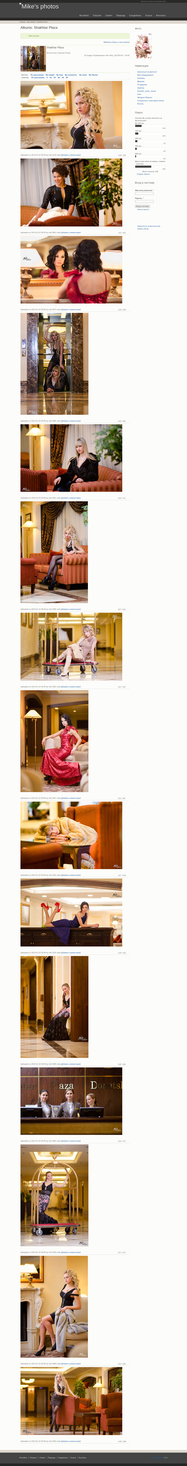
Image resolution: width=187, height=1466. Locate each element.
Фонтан (140, 104)
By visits (83, 75)
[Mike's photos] (39, 6)
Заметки (140, 88)
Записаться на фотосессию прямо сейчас (153, 1)
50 (67, 78)
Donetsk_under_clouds (146, 91)
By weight (50, 75)
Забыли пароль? (143, 209)
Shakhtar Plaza (42, 22)
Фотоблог (84, 15)
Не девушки (142, 85)
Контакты (161, 15)
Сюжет (108, 15)
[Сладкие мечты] (143, 58)
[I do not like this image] (127, 155)
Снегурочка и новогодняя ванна (150, 101)
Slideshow (107, 42)
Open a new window (121, 42)
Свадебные (135, 15)
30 (59, 78)
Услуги (148, 15)
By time (59, 75)
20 (55, 78)
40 (63, 78)
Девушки (140, 81)
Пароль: (139, 198)
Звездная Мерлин (144, 97)
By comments (71, 75)
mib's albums (31, 22)
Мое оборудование (145, 75)
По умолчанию (37, 75)
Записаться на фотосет (147, 72)
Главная (22, 22)
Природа (120, 15)
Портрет (97, 15)
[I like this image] (116, 421)
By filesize (93, 75)
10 (51, 78)
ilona (139, 94)
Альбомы (141, 78)
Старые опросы (143, 174)
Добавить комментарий (71, 155)
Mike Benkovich (158, 1458)
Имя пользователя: (144, 190)
